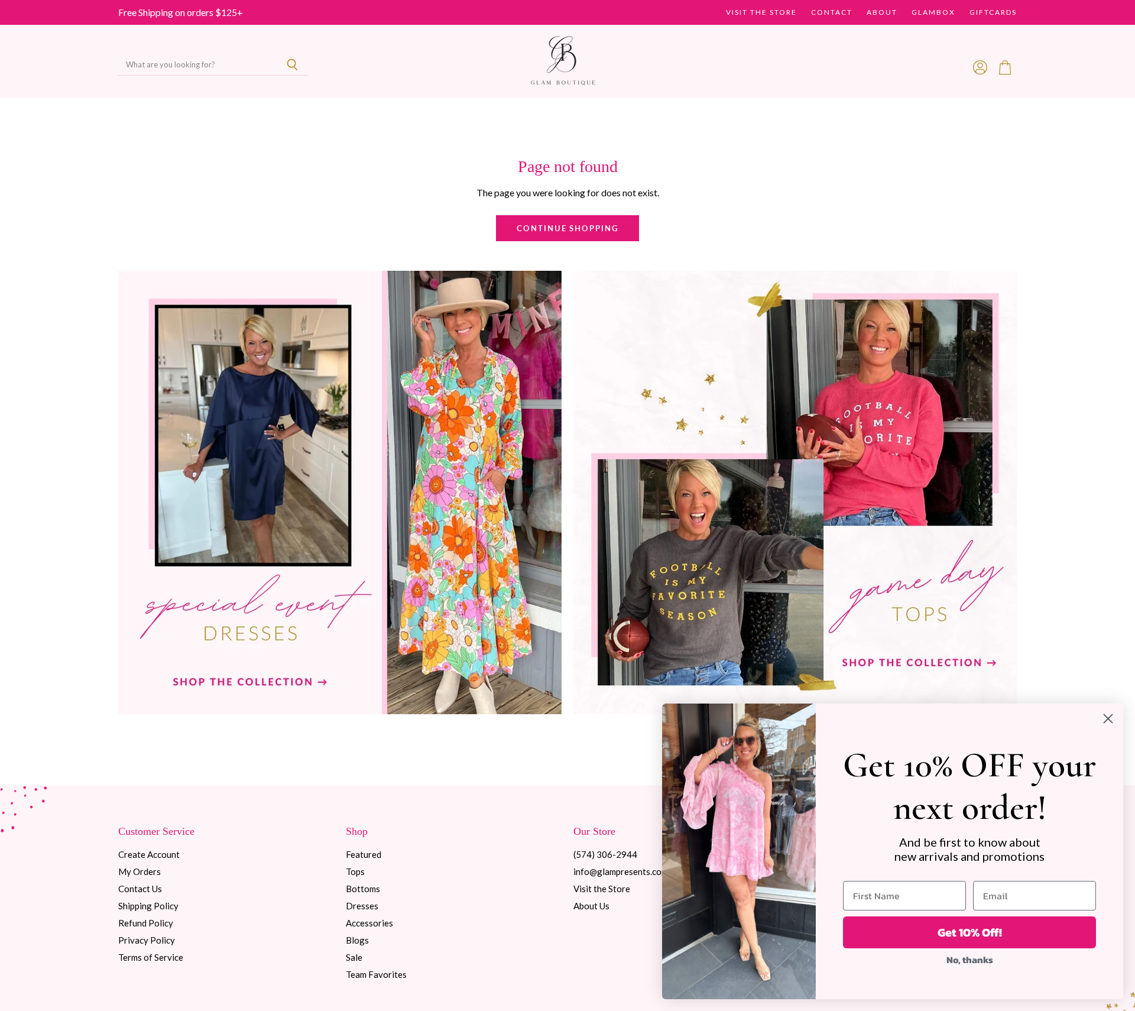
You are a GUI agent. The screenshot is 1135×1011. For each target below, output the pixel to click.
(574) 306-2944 (605, 854)
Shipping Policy (148, 905)
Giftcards (993, 12)
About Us (591, 905)
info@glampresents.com (620, 871)
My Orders (139, 871)
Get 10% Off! (970, 932)
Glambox (933, 12)
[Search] (292, 65)
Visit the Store (761, 12)
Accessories (369, 923)
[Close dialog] (1108, 718)
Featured (363, 854)
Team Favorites (376, 974)
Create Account (149, 854)
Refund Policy (145, 923)
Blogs (357, 940)
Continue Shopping (567, 228)
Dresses (362, 905)
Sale (354, 957)
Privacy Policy (146, 940)
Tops (355, 871)
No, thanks (969, 959)
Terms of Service (150, 957)
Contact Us (140, 888)
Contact (831, 12)
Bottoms (363, 888)
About (882, 12)
